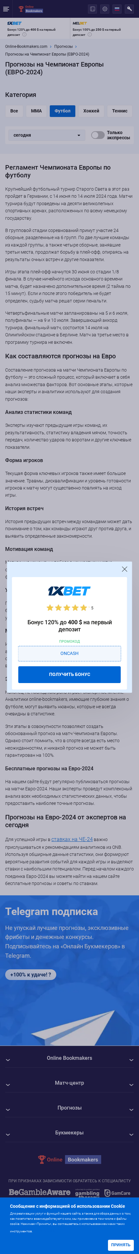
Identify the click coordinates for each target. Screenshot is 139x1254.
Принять (121, 1245)
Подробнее (46, 1231)
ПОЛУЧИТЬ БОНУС (69, 674)
